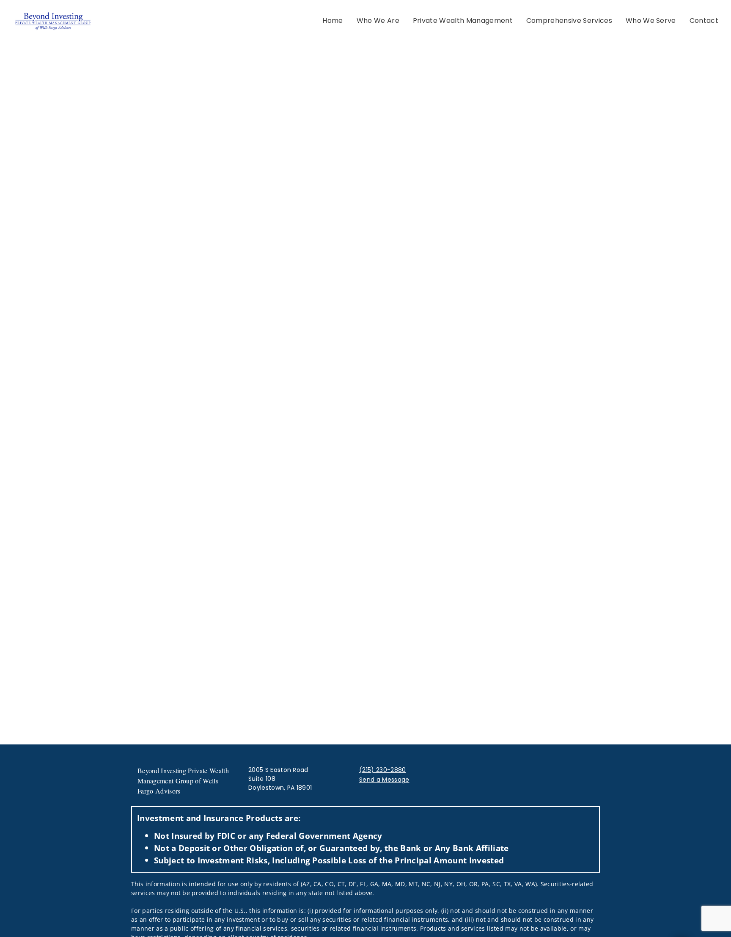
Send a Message (384, 779)
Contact (704, 20)
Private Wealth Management (463, 20)
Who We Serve (651, 20)
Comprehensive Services (569, 20)
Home (332, 20)
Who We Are (378, 20)
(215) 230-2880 (382, 770)
